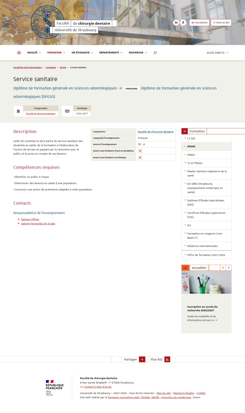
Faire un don (222, 22)
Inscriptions (200, 22)
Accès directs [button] (216, 52)
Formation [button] (54, 52)
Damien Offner (30, 219)
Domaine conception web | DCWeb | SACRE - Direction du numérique (149, 397)
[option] (206, 302)
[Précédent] (223, 268)
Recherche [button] (136, 52)
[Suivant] (229, 268)
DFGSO (63, 67)
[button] (155, 52)
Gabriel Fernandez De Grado (38, 223)
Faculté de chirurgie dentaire (27, 67)
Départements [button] (109, 52)
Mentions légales (183, 393)
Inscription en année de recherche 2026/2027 (202, 308)
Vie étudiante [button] (81, 52)
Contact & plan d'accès (97, 386)
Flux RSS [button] (157, 359)
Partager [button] (130, 359)
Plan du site (164, 393)
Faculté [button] (32, 52)
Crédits (201, 393)
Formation (51, 67)
